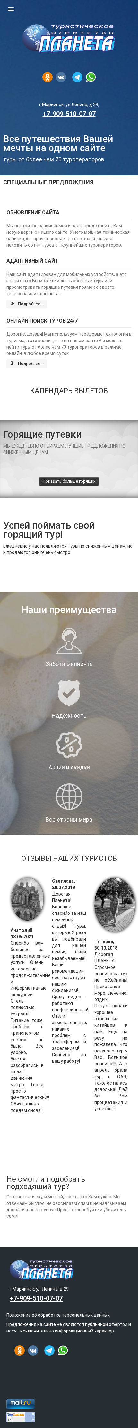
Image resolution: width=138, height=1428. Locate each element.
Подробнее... (30, 303)
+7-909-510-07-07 (69, 114)
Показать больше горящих (69, 481)
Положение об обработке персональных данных (58, 1315)
